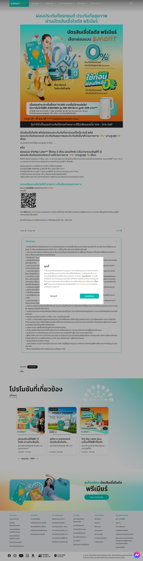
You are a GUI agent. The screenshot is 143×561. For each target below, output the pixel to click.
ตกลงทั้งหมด (89, 296)
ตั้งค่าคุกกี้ (53, 296)
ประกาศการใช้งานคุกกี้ (83, 284)
